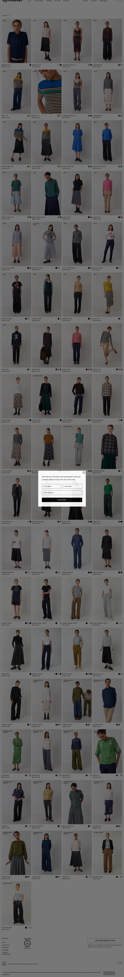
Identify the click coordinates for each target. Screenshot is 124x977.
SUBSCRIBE (62, 500)
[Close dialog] (84, 472)
